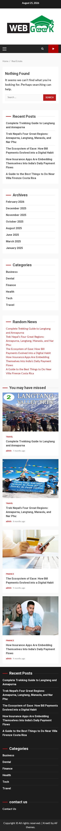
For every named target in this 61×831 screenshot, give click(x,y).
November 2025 (16, 215)
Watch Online (53, 49)
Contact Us (9, 809)
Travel (10, 305)
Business (12, 272)
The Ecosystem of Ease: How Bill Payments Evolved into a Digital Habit (30, 549)
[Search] (42, 49)
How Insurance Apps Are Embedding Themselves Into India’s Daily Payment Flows (30, 163)
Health (10, 291)
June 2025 (12, 234)
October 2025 (14, 221)
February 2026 (15, 201)
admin (9, 451)
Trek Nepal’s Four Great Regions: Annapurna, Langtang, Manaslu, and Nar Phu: (28, 138)
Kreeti (46, 823)
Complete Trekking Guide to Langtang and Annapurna (30, 412)
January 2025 (14, 248)
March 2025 (13, 241)
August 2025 (14, 228)
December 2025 (16, 208)
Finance (11, 285)
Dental (10, 278)
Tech (9, 298)
